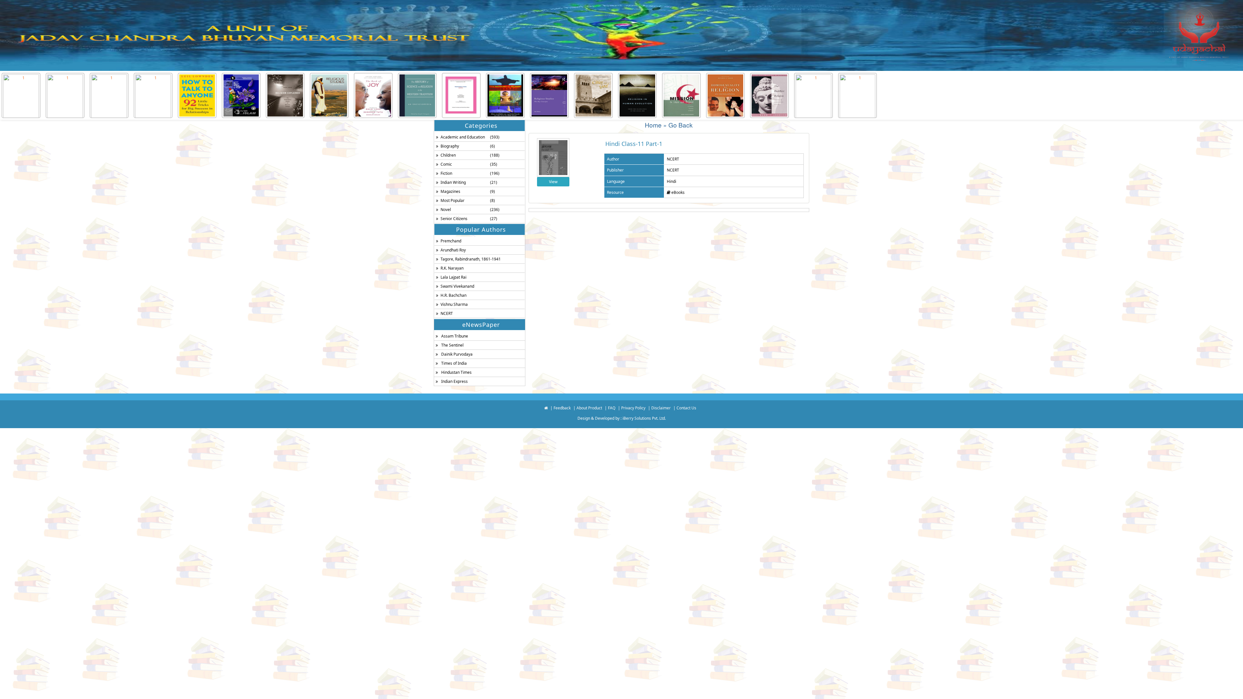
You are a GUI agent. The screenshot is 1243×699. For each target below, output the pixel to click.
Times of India (454, 363)
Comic (446, 164)
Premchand (451, 241)
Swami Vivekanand (457, 286)
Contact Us (686, 408)
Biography (450, 146)
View (553, 181)
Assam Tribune (454, 336)
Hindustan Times (456, 372)
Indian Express (454, 381)
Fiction (446, 173)
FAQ (611, 408)
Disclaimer (661, 408)
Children (448, 155)
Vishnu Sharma (454, 304)
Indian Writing (453, 182)
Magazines (450, 191)
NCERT (447, 313)
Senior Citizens (454, 218)
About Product (589, 408)
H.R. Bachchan (453, 295)
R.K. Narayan (452, 268)
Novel (446, 209)
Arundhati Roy (453, 250)
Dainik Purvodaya (457, 354)
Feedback (562, 408)
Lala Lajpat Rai (453, 277)
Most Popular (453, 200)
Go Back (680, 124)
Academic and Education (463, 137)
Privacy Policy (633, 408)
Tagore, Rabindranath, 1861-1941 (471, 259)
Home (653, 124)
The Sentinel (452, 345)
